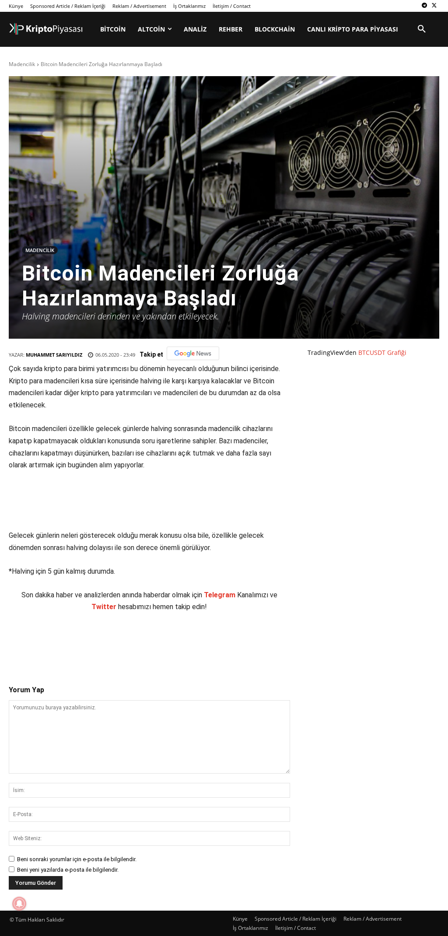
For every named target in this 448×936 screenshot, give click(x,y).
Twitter (103, 607)
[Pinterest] (110, 641)
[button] (421, 29)
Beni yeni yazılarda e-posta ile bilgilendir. (68, 869)
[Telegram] (424, 6)
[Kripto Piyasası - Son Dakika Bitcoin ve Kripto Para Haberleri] (46, 29)
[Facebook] (70, 641)
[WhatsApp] (131, 641)
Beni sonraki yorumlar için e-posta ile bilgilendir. (76, 859)
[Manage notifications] (19, 904)
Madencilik (22, 64)
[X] (434, 6)
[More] (171, 641)
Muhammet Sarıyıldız (54, 354)
